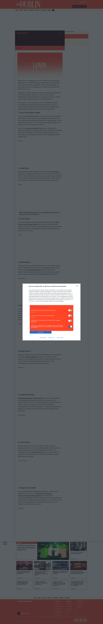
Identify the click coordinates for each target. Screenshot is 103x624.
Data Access (51, 337)
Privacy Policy (60, 337)
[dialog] (51, 312)
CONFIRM (40, 332)
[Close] (77, 286)
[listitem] (51, 307)
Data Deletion (43, 337)
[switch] (70, 310)
